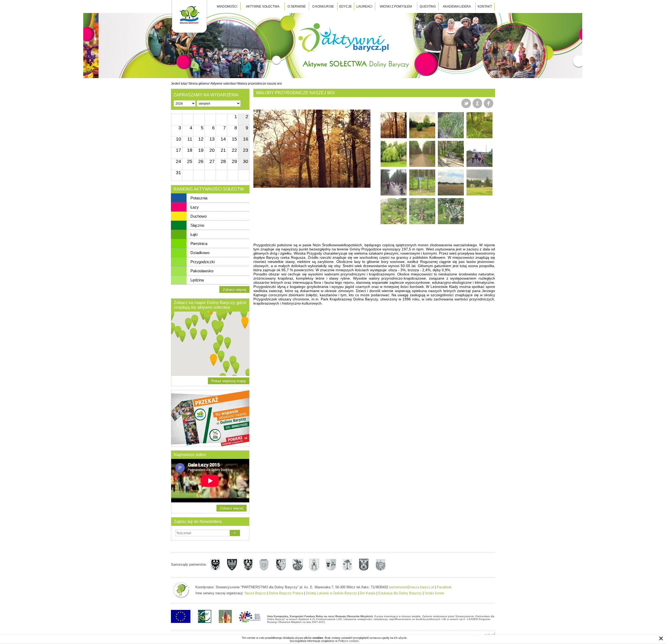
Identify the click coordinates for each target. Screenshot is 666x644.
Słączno (197, 225)
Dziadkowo (199, 252)
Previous (261, 147)
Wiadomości (227, 6)
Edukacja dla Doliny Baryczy (400, 593)
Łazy (194, 207)
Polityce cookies (348, 640)
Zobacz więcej (234, 289)
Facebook (444, 587)
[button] (226, 365)
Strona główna (198, 83)
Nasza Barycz (255, 593)
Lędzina (197, 280)
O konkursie (323, 6)
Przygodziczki (202, 262)
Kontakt (485, 6)
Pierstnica (198, 243)
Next (362, 147)
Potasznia (198, 198)
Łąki (193, 234)
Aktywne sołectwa (262, 6)
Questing (428, 6)
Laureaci (364, 6)
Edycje (345, 6)
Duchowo (198, 216)
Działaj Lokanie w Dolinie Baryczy (331, 593)
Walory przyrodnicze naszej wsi (259, 83)
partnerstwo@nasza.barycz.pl (411, 587)
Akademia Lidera (457, 6)
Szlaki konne (434, 593)
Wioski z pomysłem (396, 6)
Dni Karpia (367, 593)
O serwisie (296, 6)
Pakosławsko (201, 271)
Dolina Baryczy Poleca (286, 593)
